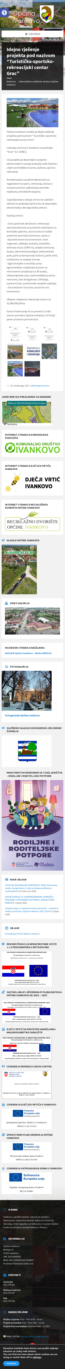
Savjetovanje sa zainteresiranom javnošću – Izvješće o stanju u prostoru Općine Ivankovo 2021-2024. (32, 910)
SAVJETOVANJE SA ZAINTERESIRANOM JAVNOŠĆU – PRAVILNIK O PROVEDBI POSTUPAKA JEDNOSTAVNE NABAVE (30, 899)
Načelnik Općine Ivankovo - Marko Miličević (28, 653)
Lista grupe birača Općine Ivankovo (22, 933)
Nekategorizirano (40, 385)
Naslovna (11, 81)
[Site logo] (32, 24)
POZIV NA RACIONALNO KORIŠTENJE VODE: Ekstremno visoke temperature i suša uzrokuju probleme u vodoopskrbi (31, 888)
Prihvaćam (11, 1363)
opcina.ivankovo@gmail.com (35, 1336)
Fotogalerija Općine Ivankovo (22, 715)
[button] (4, 12)
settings (37, 1357)
